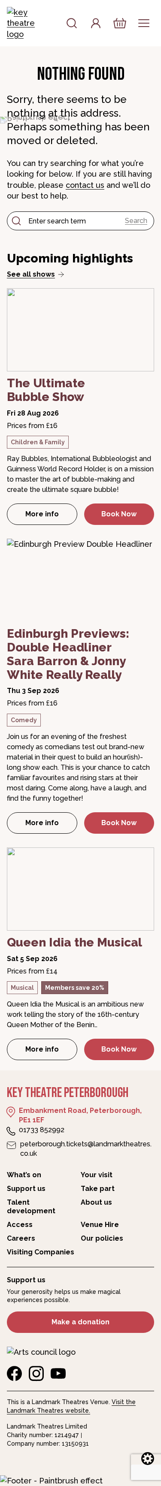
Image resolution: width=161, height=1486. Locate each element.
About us (96, 1202)
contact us (85, 185)
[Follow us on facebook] (14, 1373)
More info (51, 516)
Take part (98, 1189)
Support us (26, 1189)
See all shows (31, 274)
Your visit (96, 1175)
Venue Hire (100, 1225)
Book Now (119, 514)
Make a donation (80, 1322)
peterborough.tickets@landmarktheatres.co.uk (86, 1148)
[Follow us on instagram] (36, 1373)
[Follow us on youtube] (58, 1373)
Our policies (102, 1238)
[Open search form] (71, 23)
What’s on (24, 1175)
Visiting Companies (40, 1252)
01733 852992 (41, 1130)
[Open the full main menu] (144, 23)
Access (20, 1225)
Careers (21, 1238)
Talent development (31, 1206)
